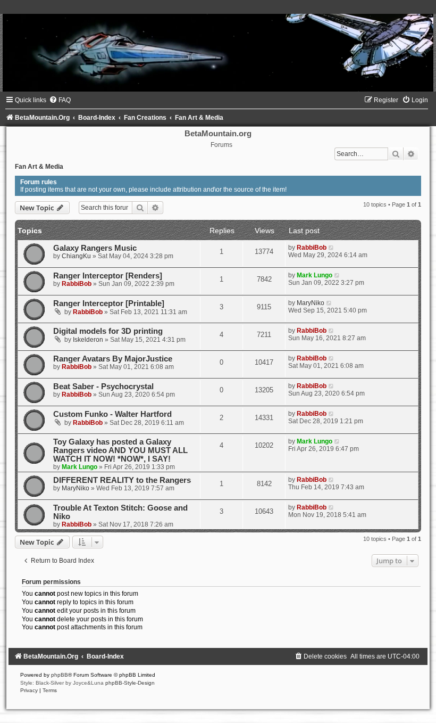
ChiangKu (76, 256)
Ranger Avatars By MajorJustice (112, 359)
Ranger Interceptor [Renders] (107, 276)
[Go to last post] (331, 247)
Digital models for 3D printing (108, 331)
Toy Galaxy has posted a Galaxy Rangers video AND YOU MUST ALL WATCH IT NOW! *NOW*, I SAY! (120, 450)
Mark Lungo (314, 275)
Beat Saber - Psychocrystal (103, 386)
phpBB (59, 675)
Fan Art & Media (39, 166)
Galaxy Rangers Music (95, 248)
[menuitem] (60, 100)
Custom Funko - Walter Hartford (112, 414)
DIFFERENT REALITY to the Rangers (122, 480)
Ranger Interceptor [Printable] (108, 303)
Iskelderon (88, 339)
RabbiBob (311, 247)
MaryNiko (310, 303)
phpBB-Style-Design (130, 683)
